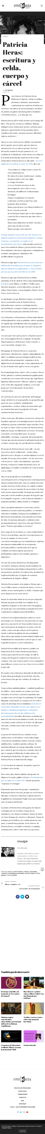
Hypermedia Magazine (16, 873)
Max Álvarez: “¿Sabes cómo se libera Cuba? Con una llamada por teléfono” (34, 995)
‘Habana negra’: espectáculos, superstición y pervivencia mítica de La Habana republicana (11, 1021)
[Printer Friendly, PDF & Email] (42, 869)
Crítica (5, 36)
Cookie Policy (6, 1128)
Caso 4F (10, 871)
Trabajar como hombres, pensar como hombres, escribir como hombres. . (29, 859)
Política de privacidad (22, 1088)
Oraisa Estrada (30, 1045)
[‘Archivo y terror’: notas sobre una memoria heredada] (34, 1008)
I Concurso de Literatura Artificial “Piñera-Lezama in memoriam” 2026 (11, 1047)
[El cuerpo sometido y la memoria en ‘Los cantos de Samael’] (11, 983)
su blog (5, 284)
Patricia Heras (30, 873)
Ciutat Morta (18, 871)
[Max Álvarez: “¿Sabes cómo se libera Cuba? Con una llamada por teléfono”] (34, 983)
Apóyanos (22, 1104)
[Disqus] (22, 934)
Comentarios (22, 1094)
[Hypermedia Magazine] (22, 6)
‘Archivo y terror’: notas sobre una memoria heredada (33, 1019)
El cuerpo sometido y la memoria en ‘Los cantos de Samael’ (10, 994)
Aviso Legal (22, 1091)
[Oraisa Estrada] (34, 1036)
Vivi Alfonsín (9, 90)
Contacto (22, 1097)
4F (6, 871)
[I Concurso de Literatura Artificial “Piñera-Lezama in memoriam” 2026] (11, 1036)
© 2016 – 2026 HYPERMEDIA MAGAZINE (22, 1107)
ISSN (22, 1101)
